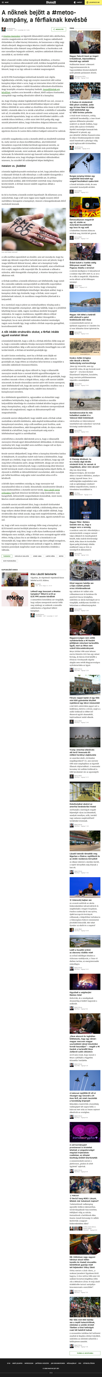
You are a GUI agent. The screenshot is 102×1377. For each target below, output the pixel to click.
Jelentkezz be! (94, 2)
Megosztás (60, 29)
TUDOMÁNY (9, 30)
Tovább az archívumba (85, 1353)
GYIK (8, 1363)
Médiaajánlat (71, 1363)
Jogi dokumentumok (58, 1363)
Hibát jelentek (17, 1363)
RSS (79, 1363)
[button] (7, 556)
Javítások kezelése (42, 1363)
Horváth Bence (10, 28)
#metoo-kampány (12, 36)
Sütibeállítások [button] (89, 1363)
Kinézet (79, 2)
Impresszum (29, 1363)
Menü (6, 2)
